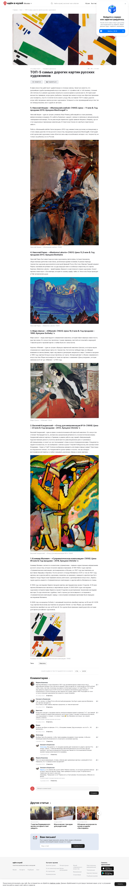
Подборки (31, 869)
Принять (120, 884)
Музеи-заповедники (63, 869)
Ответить (49, 695)
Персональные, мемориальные (91, 866)
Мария (38, 725)
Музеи (87, 3)
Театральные (91, 870)
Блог (21, 10)
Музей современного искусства (77, 867)
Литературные (64, 865)
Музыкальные (77, 872)
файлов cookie (55, 883)
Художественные (92, 873)
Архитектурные (51, 865)
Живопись (42, 663)
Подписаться (78, 846)
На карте (22, 869)
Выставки (94, 3)
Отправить (94, 793)
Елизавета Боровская (43, 699)
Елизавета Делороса (49, 68)
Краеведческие (51, 874)
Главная (15, 10)
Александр (39, 735)
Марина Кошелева (42, 682)
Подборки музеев (92, 876)
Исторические (50, 871)
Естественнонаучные (52, 868)
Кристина (39, 710)
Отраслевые (77, 874)
